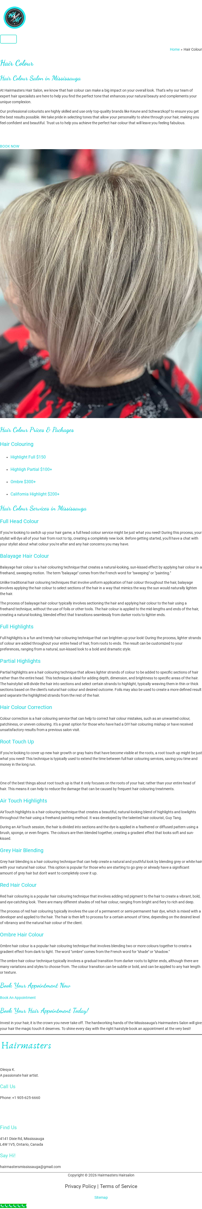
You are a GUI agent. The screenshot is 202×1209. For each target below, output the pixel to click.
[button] (9, 146)
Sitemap (101, 1197)
